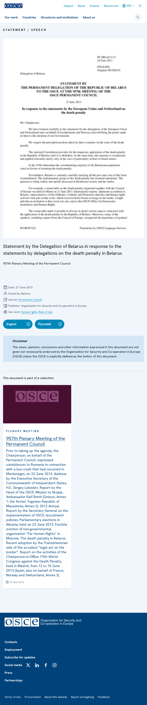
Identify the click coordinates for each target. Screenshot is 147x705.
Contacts (11, 642)
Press (8, 673)
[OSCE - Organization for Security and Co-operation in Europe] (13, 5)
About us (89, 17)
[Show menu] (140, 6)
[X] (28, 665)
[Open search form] (138, 17)
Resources (111, 6)
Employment (13, 650)
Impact (68, 6)
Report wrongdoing (82, 697)
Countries (29, 17)
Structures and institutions (59, 17)
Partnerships (14, 680)
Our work (11, 17)
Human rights (29, 312)
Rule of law (45, 312)
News (81, 6)
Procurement (33, 697)
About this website (56, 697)
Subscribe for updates (20, 657)
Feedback (104, 697)
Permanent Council (30, 299)
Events (94, 6)
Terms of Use (13, 697)
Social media (13, 665)
